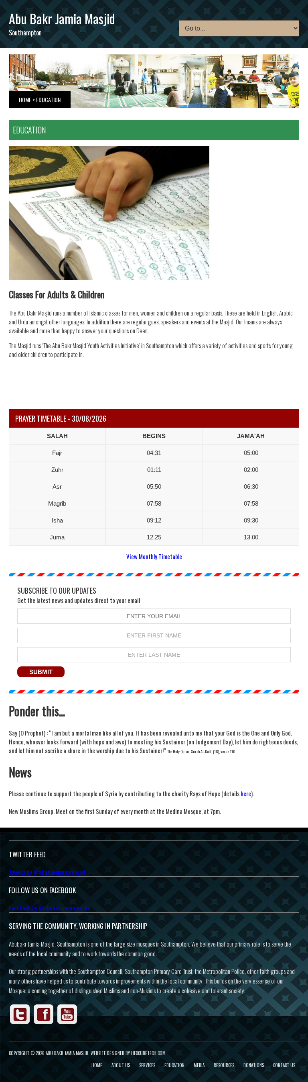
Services (147, 1065)
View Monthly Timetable (154, 556)
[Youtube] (67, 1022)
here (246, 793)
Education (174, 1065)
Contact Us (284, 1065)
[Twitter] (20, 1022)
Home (25, 99)
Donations (253, 1065)
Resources (224, 1065)
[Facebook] (43, 1022)
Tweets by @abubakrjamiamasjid (47, 871)
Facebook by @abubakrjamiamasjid (49, 907)
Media (199, 1065)
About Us (120, 1065)
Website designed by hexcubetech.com (128, 1053)
